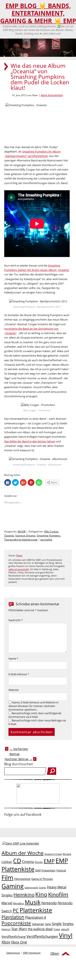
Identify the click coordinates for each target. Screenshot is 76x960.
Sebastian (38, 924)
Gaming (12, 886)
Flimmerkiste (22, 879)
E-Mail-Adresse (18, 674)
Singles (68, 923)
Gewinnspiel (31, 887)
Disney (39, 862)
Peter (19, 555)
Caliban (6, 862)
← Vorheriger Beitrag (19, 751)
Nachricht (15, 620)
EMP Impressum (32, 952)
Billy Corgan (51, 531)
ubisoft (65, 929)
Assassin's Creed (53, 854)
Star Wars (19, 929)
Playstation (12, 917)
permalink (46, 539)
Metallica (18, 903)
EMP (49, 860)
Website (13, 690)
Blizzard (67, 854)
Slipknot (6, 929)
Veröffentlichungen (42, 936)
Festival (61, 870)
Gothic (42, 887)
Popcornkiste (16, 923)
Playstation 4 (35, 917)
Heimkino (24, 895)
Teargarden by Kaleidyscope (21, 539)
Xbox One (19, 942)
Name (13, 658)
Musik (33, 902)
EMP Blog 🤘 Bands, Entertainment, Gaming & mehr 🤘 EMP (38, 13)
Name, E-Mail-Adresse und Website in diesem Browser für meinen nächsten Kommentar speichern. (33, 706)
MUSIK (22, 531)
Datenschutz (13, 952)
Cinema (28, 861)
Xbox (5, 942)
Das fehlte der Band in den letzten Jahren (29, 441)
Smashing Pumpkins (48, 535)
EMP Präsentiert (45, 870)
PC (16, 910)
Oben (54, 953)
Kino (41, 894)
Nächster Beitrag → (18, 759)
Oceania (9, 535)
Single (57, 923)
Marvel (6, 902)
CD (17, 861)
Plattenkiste (36, 910)
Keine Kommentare (52, 95)
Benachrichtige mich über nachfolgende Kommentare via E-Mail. (34, 715)
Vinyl (65, 935)
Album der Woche (22, 853)
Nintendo (49, 902)
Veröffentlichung (13, 936)
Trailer (56, 929)
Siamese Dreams (25, 535)
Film (7, 877)
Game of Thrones (42, 879)
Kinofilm (58, 894)
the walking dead (40, 929)
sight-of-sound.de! (18, 569)
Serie (48, 924)
